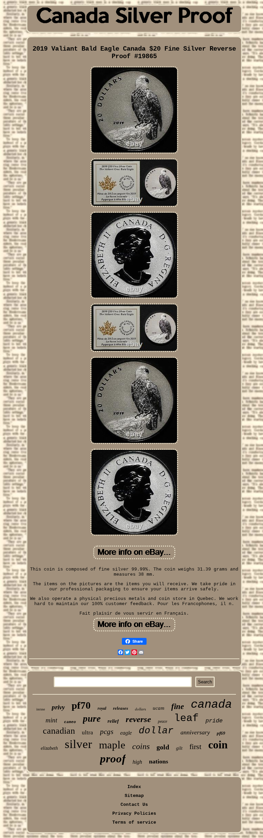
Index (134, 786)
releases (120, 708)
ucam (158, 708)
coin (218, 744)
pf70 (81, 705)
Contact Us (134, 804)
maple (112, 745)
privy (58, 707)
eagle (126, 733)
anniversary (195, 732)
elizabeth (49, 748)
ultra (87, 732)
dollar (156, 730)
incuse (40, 709)
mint (51, 720)
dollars (140, 709)
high (137, 762)
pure (92, 718)
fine (177, 706)
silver (78, 744)
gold (162, 747)
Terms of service (134, 822)
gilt (179, 748)
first (195, 746)
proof (113, 758)
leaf (186, 718)
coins (141, 746)
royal (102, 708)
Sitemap (134, 795)
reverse (138, 719)
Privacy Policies (134, 813)
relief (113, 721)
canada (211, 704)
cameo (70, 722)
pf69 (221, 733)
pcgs (106, 732)
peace (162, 721)
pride (214, 721)
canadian (59, 731)
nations (158, 761)
